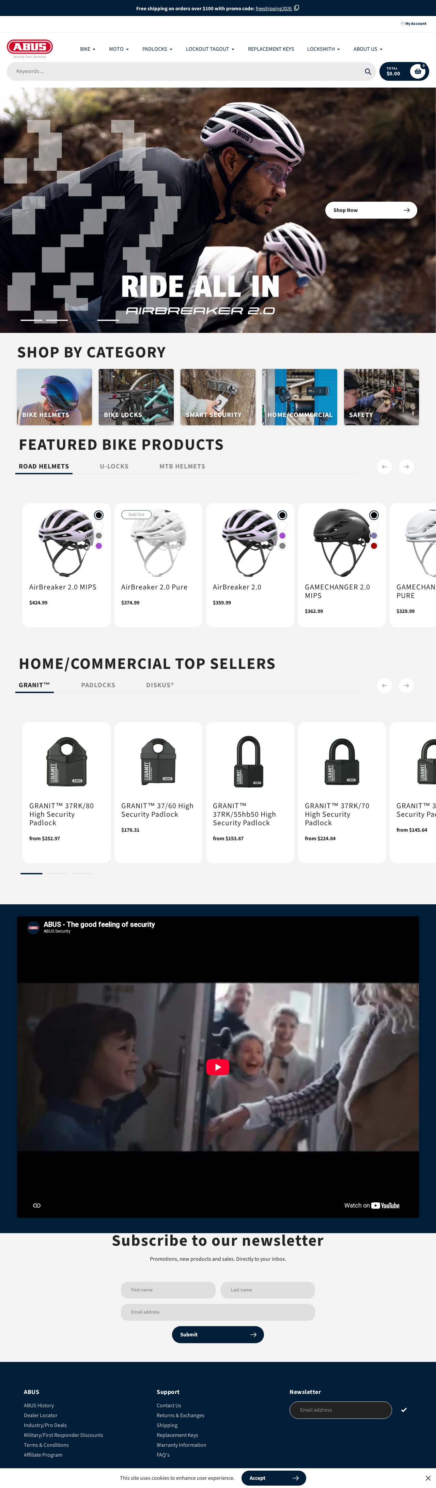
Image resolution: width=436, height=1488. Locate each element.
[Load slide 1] (31, 341)
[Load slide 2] (57, 341)
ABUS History (39, 1426)
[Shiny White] (99, 546)
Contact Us (169, 1426)
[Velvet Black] (99, 536)
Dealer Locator (41, 1436)
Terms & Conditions (46, 1465)
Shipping (167, 1445)
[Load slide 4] (108, 341)
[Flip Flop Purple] (374, 556)
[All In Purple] (99, 566)
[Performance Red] (374, 566)
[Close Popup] (428, 1478)
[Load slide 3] (83, 341)
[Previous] (384, 487)
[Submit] (403, 1430)
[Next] (406, 487)
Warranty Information (181, 1465)
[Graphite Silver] (99, 556)
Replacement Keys (177, 1455)
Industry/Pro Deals (45, 1445)
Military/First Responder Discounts (63, 1455)
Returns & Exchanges (180, 1436)
